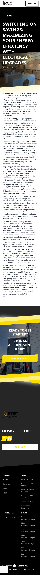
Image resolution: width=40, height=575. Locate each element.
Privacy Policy (30, 569)
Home (5, 479)
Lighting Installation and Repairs (28, 497)
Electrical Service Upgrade (27, 490)
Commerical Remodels (25, 507)
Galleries (6, 484)
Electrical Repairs (27, 479)
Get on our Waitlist (20, 358)
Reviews (6, 488)
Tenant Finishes (27, 502)
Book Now (20, 447)
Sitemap (6, 493)
